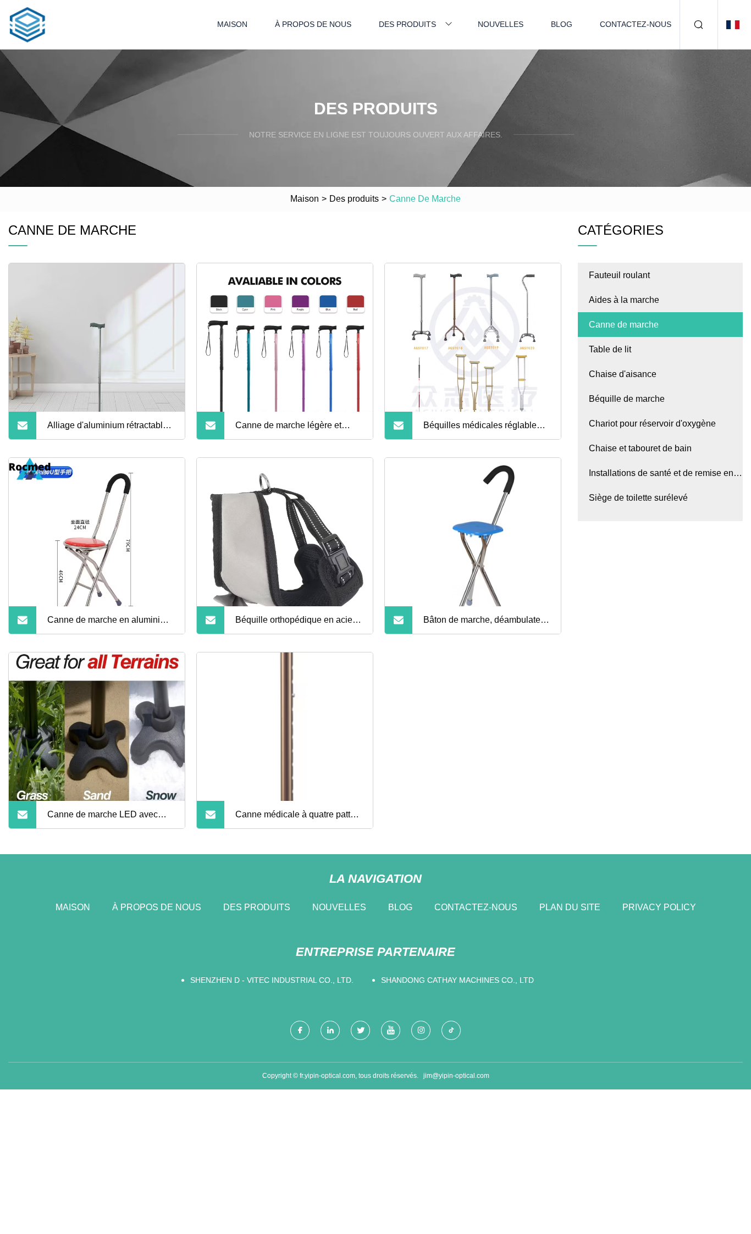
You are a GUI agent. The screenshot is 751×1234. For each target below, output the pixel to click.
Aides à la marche (624, 300)
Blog (561, 24)
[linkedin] (330, 1030)
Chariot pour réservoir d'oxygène (652, 423)
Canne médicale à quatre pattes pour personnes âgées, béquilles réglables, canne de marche (297, 819)
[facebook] (300, 1030)
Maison (232, 24)
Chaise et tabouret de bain (640, 448)
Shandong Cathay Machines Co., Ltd (457, 980)
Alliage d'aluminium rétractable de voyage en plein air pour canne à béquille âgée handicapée (107, 429)
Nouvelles (500, 24)
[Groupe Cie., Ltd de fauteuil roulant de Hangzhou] (27, 24)
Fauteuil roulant (619, 275)
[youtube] (390, 1030)
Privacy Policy (659, 907)
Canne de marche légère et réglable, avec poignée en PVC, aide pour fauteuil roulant (297, 429)
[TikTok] (451, 1030)
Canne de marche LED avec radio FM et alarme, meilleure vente (104, 819)
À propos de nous (313, 24)
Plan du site (569, 907)
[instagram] (420, 1030)
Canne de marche (624, 324)
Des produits (407, 24)
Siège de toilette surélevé (638, 497)
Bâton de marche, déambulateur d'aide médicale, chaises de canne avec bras (485, 624)
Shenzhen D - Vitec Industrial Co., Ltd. (272, 980)
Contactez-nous (635, 24)
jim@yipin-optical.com (456, 1076)
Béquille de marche (627, 398)
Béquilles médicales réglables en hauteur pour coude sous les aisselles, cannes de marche (484, 429)
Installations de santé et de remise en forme (661, 476)
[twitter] (360, 1030)
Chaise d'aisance (622, 374)
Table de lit (610, 349)
